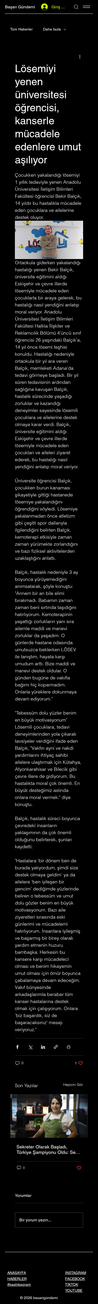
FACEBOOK (75, 1279)
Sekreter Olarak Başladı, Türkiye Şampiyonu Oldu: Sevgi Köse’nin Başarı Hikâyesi (48, 1149)
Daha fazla (52, 29)
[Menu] (86, 7)
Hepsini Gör (73, 1084)
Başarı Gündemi (20, 6)
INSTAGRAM (75, 1273)
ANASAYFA (16, 1273)
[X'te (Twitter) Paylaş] (30, 1046)
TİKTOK (71, 1284)
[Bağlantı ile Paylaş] (55, 1046)
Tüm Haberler (21, 29)
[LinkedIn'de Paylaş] (43, 1046)
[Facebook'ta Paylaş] (17, 1046)
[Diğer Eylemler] (80, 56)
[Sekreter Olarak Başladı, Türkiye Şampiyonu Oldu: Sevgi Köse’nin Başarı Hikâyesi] (49, 1116)
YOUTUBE (73, 1290)
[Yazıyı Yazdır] (68, 1046)
